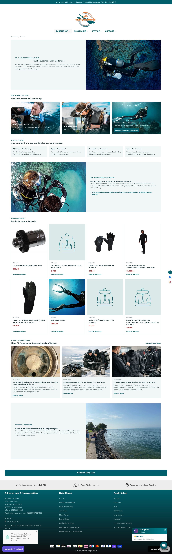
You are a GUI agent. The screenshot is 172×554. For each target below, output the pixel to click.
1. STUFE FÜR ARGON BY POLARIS (27, 265)
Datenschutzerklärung (123, 523)
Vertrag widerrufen (158, 549)
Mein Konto (64, 515)
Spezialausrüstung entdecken (126, 130)
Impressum (118, 515)
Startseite (14, 37)
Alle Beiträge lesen (153, 343)
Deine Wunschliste (67, 502)
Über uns (117, 502)
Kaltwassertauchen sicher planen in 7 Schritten (84, 382)
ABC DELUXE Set (58, 320)
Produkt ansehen (19, 274)
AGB (115, 507)
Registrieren (64, 519)
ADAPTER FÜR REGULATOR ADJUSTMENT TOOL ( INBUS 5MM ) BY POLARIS (142, 322)
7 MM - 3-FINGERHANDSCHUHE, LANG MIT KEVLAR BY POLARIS (29, 321)
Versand (117, 519)
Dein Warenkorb (66, 507)
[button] (7, 19)
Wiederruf (118, 511)
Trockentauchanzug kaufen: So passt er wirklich (135, 382)
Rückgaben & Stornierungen (70, 531)
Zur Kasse (63, 511)
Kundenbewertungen (122, 527)
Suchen (117, 498)
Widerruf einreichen (86, 473)
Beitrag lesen (18, 395)
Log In (61, 498)
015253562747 (13, 522)
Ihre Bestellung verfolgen (69, 527)
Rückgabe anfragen (67, 523)
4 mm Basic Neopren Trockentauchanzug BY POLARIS (140, 266)
